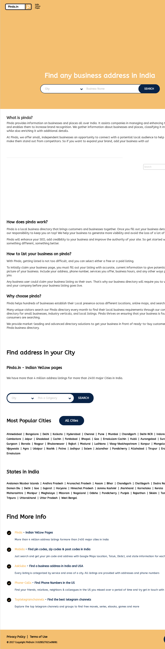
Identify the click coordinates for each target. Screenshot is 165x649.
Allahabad (137, 448)
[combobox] (61, 89)
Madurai (85, 443)
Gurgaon (12, 443)
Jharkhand (127, 488)
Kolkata (58, 434)
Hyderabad (73, 434)
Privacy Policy (16, 637)
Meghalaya (48, 493)
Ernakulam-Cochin (114, 438)
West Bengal (69, 497)
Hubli (133, 438)
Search (149, 88)
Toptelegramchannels (29, 599)
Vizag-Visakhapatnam (123, 443)
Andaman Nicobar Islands (23, 483)
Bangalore (32, 434)
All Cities (71, 420)
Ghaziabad (42, 438)
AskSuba (20, 566)
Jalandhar (102, 448)
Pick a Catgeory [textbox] (47, 398)
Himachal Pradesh (82, 488)
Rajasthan (139, 493)
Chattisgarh (142, 483)
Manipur (32, 493)
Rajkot (72, 443)
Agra (26, 448)
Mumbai (113, 434)
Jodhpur (75, 448)
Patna (62, 448)
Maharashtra (15, 493)
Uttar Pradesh (49, 497)
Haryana (61, 488)
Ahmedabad (14, 434)
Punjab (125, 493)
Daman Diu (13, 488)
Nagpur (39, 443)
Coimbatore (14, 438)
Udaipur (38, 448)
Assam (99, 483)
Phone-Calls (23, 583)
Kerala (159, 488)
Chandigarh (129, 434)
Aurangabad (148, 438)
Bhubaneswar (55, 443)
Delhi (46, 434)
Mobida (20, 549)
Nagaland (79, 493)
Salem (88, 448)
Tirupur (152, 448)
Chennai (89, 434)
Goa (96, 438)
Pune (101, 434)
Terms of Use (38, 637)
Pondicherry (119, 448)
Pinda (18, 532)
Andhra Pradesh (53, 483)
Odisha (94, 493)
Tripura (11, 497)
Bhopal (85, 438)
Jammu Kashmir (106, 488)
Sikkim (153, 493)
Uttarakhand (28, 497)
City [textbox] (47, 88)
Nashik (50, 448)
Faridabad (71, 438)
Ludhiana (100, 443)
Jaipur (28, 438)
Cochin (57, 438)
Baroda (25, 443)
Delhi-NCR (146, 434)
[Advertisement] (65, 182)
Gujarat (47, 488)
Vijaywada (13, 448)
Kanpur (145, 443)
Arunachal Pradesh (79, 483)
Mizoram (64, 493)
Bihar (110, 483)
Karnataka (144, 488)
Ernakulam (13, 453)
